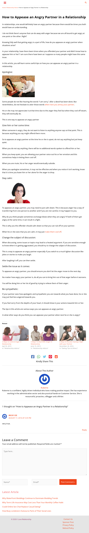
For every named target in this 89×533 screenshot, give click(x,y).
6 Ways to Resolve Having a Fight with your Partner (71, 343)
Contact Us (68, 519)
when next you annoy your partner (59, 104)
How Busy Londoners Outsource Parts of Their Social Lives (26, 511)
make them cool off (53, 231)
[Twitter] (44, 357)
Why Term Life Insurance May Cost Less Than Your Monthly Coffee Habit (32, 502)
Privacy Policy (68, 525)
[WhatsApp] (38, 357)
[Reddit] (56, 357)
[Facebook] (32, 357)
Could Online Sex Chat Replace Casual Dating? (21, 506)
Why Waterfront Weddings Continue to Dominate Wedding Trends (30, 498)
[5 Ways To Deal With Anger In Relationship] (44, 333)
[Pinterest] (50, 357)
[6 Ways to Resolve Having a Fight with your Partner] (72, 333)
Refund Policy (68, 528)
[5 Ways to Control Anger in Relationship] (15, 333)
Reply (84, 429)
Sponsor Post (68, 522)
